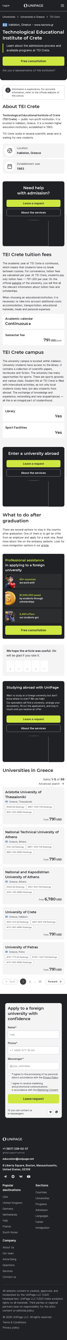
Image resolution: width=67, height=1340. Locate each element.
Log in (6, 5)
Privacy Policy (50, 1077)
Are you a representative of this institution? (29, 70)
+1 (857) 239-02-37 (15, 1148)
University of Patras (21, 947)
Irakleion (23, 916)
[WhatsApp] (56, 1112)
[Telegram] (50, 1112)
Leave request (33, 1098)
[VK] (20, 1176)
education (18, 1158)
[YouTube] (28, 1176)
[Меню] (60, 5)
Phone (12, 1043)
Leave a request (33, 203)
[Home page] (33, 5)
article (45, 545)
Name (11, 1027)
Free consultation (33, 61)
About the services (33, 212)
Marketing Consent (47, 1089)
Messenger (15, 1058)
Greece (13, 801)
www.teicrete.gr (43, 24)
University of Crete (20, 912)
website (16, 283)
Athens (22, 841)
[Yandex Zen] (13, 1176)
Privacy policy (11, 1327)
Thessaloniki (25, 801)
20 (40, 981)
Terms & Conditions (14, 1322)
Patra (22, 951)
